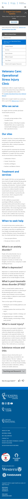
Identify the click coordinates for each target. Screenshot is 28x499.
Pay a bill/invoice (7, 435)
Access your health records (10, 445)
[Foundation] (13, 3)
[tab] (25, 7)
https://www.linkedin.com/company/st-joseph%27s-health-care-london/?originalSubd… (9, 403)
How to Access (8, 53)
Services (7, 50)
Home (3, 27)
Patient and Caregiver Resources (13, 64)
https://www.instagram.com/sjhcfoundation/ (6, 415)
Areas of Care (8, 27)
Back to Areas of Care (10, 34)
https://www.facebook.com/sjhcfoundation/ (3, 415)
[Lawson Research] (22, 3)
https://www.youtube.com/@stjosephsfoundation (11, 415)
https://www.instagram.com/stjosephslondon (6, 403)
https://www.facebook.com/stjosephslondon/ (3, 403)
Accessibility (5, 490)
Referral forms (6, 433)
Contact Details (9, 46)
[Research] (14, 421)
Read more (14, 22)
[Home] (4, 3)
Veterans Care (15, 27)
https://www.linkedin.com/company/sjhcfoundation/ (9, 415)
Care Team (8, 60)
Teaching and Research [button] (12, 371)
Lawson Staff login (7, 495)
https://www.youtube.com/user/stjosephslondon (11, 403)
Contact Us (5, 438)
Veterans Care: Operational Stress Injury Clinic (12, 42)
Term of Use (5, 489)
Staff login (5, 494)
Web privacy (5, 487)
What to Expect (9, 57)
